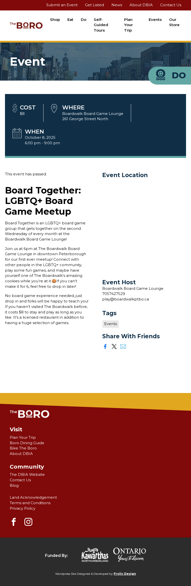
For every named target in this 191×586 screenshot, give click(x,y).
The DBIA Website (27, 474)
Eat (70, 19)
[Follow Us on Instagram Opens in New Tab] (28, 524)
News (116, 5)
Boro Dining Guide (27, 443)
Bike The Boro (23, 448)
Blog (14, 485)
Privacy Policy (22, 508)
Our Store (174, 22)
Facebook (105, 346)
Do (83, 19)
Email (123, 346)
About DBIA (141, 5)
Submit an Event (62, 5)
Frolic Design (125, 574)
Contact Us (170, 5)
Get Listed (94, 5)
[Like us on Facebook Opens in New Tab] (14, 524)
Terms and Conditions (30, 503)
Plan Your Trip (128, 25)
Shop (55, 19)
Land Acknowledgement (33, 497)
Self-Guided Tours (101, 25)
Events (155, 19)
